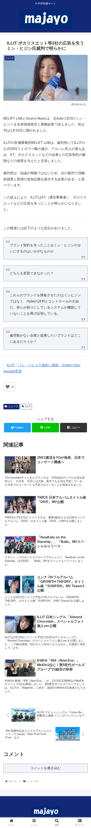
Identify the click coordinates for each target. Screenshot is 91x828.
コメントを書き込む (45, 768)
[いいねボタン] (7, 387)
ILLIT (28, 406)
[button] (82, 527)
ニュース (13, 406)
